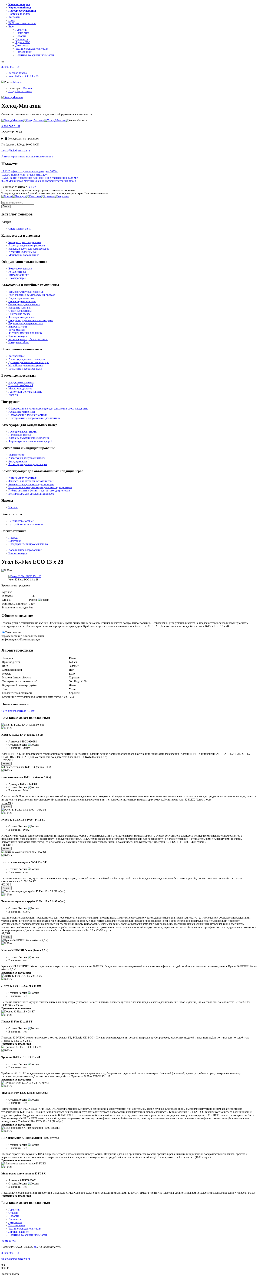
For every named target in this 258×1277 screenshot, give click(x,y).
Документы (15, 1222)
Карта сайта (8, 1240)
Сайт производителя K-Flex (18, 710)
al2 (35, 1246)
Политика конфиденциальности (27, 1234)
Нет (33, 186)
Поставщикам (16, 1225)
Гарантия (13, 1209)
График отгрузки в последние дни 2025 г (29, 171)
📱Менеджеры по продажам (21, 138)
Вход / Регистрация (20, 91)
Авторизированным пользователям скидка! (27, 156)
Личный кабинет (18, 1231)
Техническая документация (24, 1228)
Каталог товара (17, 72)
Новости (13, 1215)
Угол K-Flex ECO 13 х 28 (23, 76)
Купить (6, 763)
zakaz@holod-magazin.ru (15, 150)
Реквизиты (14, 1219)
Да (29, 186)
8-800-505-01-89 (10, 66)
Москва (17, 82)
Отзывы (13, 1212)
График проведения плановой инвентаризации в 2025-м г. (39, 177)
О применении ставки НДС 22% (24, 174)
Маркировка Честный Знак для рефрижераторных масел (38, 180)
